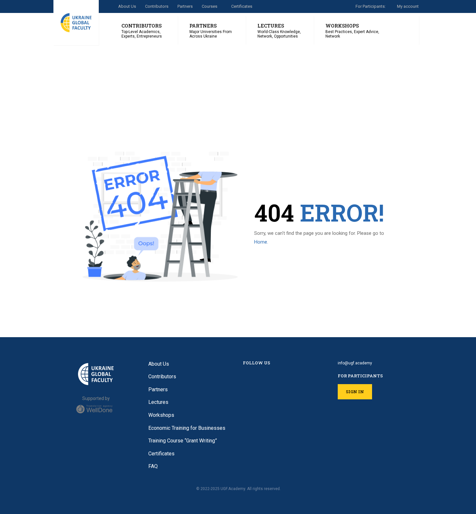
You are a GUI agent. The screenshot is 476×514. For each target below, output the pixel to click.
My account (408, 6)
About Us (127, 6)
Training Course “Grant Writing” (182, 441)
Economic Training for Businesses (186, 428)
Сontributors (156, 6)
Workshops (161, 415)
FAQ (153, 466)
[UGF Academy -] (76, 22)
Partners (185, 6)
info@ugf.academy (355, 363)
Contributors (162, 376)
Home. (261, 242)
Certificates (241, 6)
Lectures (158, 402)
